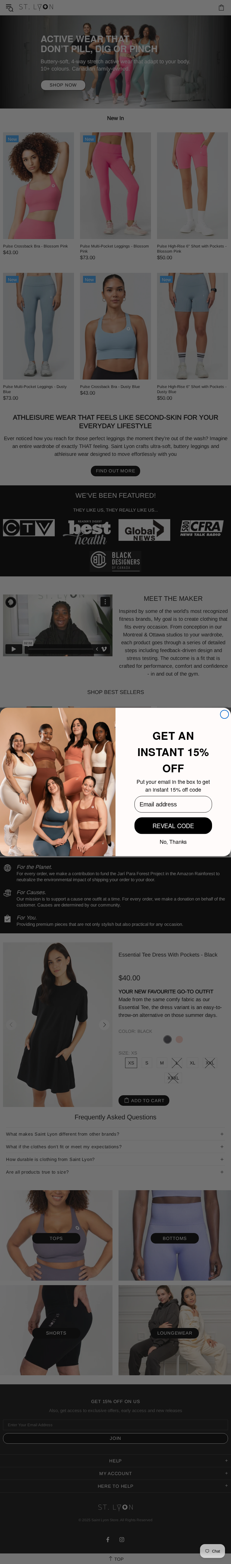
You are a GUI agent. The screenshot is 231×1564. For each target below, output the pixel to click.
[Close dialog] (224, 714)
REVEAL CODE (173, 825)
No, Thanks (173, 841)
